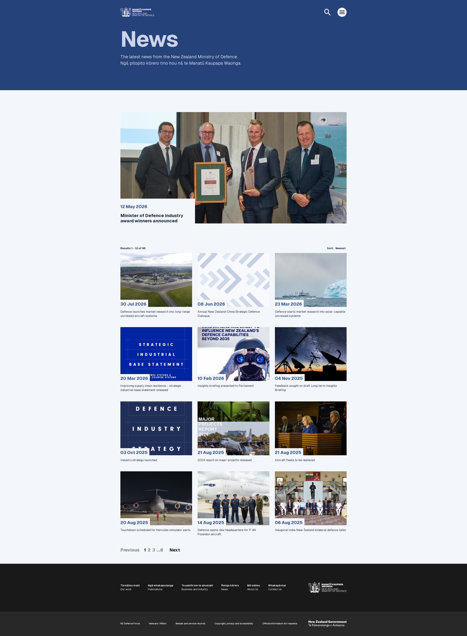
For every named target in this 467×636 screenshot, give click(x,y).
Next (174, 549)
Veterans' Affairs (158, 623)
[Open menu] (342, 12)
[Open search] (327, 12)
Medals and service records (190, 623)
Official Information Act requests (279, 623)
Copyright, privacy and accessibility (234, 623)
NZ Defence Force (130, 623)
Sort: (330, 248)
